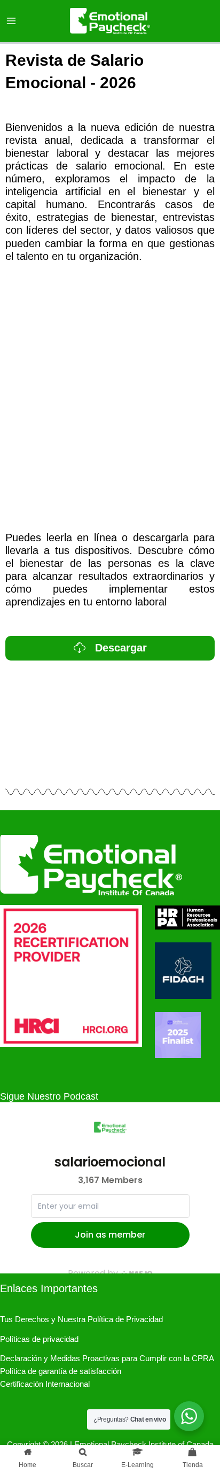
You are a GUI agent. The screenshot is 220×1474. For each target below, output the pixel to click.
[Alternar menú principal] (11, 21)
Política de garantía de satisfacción (60, 1371)
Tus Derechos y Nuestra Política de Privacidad (81, 1319)
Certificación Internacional (45, 1384)
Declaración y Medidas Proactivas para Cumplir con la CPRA (107, 1358)
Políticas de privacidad (39, 1339)
